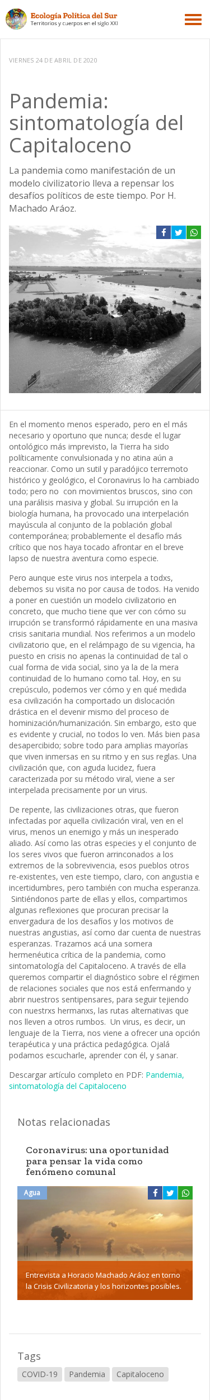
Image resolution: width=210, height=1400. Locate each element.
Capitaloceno (140, 1374)
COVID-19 (40, 1374)
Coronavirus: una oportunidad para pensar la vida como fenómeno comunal (97, 1161)
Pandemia (87, 1374)
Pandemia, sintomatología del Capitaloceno (96, 1080)
